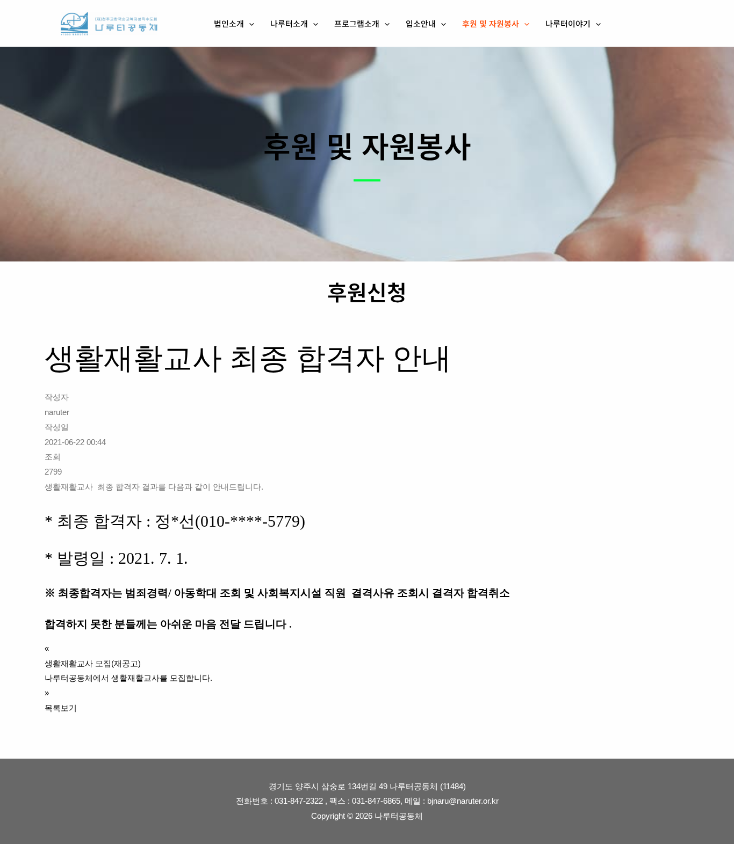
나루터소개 (289, 23)
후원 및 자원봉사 (490, 23)
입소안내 (421, 23)
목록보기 (61, 707)
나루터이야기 (568, 23)
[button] (249, 23)
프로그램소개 (356, 23)
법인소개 (229, 23)
